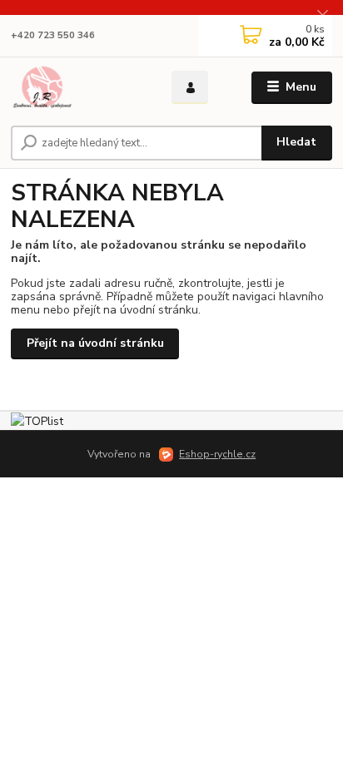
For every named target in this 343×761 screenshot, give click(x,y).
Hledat (296, 142)
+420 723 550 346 (53, 35)
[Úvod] (78, 87)
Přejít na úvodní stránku (95, 343)
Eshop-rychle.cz (217, 454)
